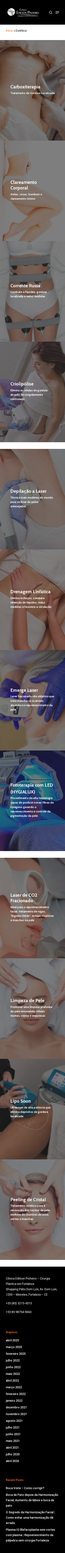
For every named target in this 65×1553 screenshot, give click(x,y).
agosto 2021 (14, 1420)
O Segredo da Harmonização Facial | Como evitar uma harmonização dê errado (30, 1517)
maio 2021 (13, 1441)
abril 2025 (12, 1340)
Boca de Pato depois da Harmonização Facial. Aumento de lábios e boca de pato (32, 1500)
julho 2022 (13, 1360)
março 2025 (14, 1347)
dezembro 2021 (16, 1407)
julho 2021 (13, 1427)
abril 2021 (12, 1447)
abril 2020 (12, 1461)
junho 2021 (13, 1434)
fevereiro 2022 (16, 1394)
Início (9, 30)
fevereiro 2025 (16, 1353)
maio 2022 (13, 1374)
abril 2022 (12, 1380)
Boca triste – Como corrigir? (25, 1488)
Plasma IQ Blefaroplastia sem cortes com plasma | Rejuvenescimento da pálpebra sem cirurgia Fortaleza (30, 1535)
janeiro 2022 (14, 1400)
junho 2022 (13, 1367)
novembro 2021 (16, 1414)
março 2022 (14, 1387)
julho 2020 (13, 1454)
